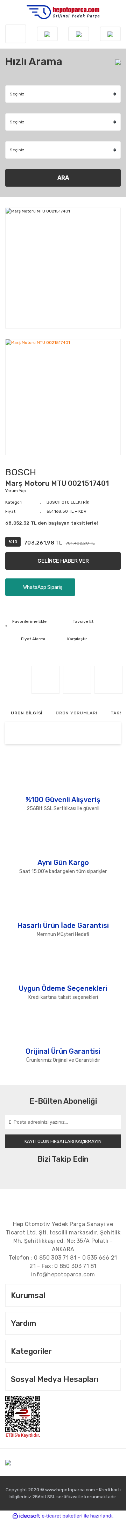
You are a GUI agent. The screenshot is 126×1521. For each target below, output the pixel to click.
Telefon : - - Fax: (63, 1261)
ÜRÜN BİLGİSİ (27, 713)
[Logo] (63, 12)
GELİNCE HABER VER (63, 561)
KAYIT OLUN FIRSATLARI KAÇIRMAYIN (63, 1141)
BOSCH (20, 472)
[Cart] (110, 34)
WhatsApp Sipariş (42, 587)
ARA (63, 177)
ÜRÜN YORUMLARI (77, 713)
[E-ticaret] (62, 1516)
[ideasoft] (26, 1516)
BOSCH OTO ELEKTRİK (68, 502)
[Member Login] (78, 34)
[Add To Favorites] (26, 621)
